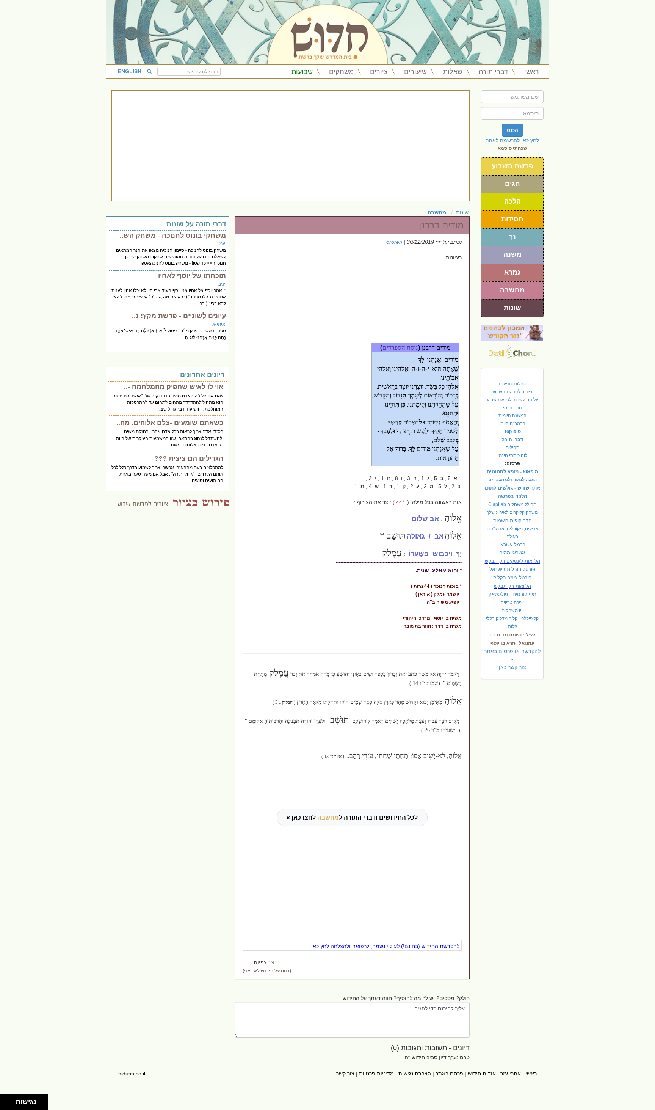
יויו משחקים (512, 610)
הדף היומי (512, 407)
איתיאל (218, 324)
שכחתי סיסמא (512, 148)
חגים (512, 184)
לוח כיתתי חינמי (512, 455)
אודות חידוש (482, 1074)
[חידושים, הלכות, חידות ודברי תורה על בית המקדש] (512, 332)
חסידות (512, 219)
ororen (394, 242)
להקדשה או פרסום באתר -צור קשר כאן (512, 659)
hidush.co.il (131, 1074)
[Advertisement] (290, 146)
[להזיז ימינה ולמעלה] (10, 1100)
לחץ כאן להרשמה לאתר (512, 140)
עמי (221, 243)
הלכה (512, 201)
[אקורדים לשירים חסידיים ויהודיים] (512, 350)
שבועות (302, 71)
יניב (221, 284)
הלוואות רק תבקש (512, 586)
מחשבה (512, 290)
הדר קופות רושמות (512, 520)
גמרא (512, 272)
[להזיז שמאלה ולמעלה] (6, 1100)
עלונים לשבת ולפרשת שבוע (512, 399)
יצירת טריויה (512, 602)
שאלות (452, 71)
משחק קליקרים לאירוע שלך (512, 512)
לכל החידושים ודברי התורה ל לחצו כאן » (352, 817)
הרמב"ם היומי (512, 423)
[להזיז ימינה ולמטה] (10, 1104)
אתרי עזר (510, 1074)
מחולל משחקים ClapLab (512, 504)
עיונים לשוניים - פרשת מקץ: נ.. (179, 316)
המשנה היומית (512, 415)
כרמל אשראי (512, 545)
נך (512, 237)
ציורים (379, 71)
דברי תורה (493, 71)
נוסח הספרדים (400, 347)
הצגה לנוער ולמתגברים (512, 479)
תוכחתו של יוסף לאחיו (192, 275)
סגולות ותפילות (512, 383)
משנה (512, 254)
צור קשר (345, 1074)
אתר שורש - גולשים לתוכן (512, 488)
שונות (512, 308)
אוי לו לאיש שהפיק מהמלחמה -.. (173, 387)
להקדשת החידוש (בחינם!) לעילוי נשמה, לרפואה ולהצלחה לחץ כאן (385, 946)
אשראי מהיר (512, 553)
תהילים (512, 447)
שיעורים (415, 71)
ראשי (531, 71)
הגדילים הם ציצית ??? (188, 458)
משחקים (341, 71)
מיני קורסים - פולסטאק (512, 594)
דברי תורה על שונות (196, 224)
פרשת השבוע (512, 166)
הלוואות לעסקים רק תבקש (512, 561)
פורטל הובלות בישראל (512, 569)
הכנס (512, 130)
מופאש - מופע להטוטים (512, 471)
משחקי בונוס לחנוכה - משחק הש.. (173, 235)
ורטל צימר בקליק (512, 578)
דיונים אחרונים (202, 374)
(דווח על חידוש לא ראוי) (267, 970)
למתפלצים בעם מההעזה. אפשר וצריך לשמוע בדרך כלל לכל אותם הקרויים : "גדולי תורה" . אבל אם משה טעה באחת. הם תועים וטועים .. (167, 474)
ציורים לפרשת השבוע (512, 391)
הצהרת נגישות (414, 1074)
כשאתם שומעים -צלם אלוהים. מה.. (169, 423)
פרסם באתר (449, 1074)
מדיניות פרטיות (376, 1074)
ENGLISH (129, 71)
